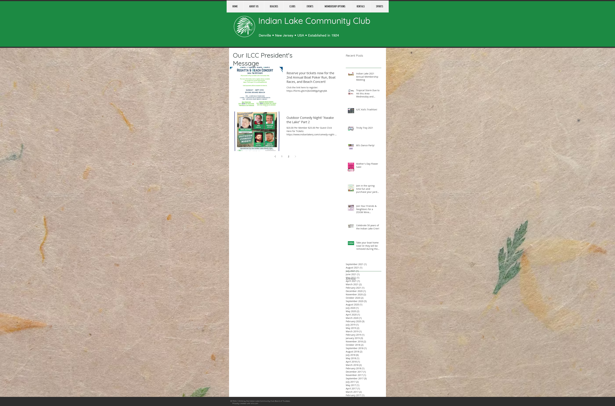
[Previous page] (275, 156)
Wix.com (254, 403)
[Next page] (295, 156)
